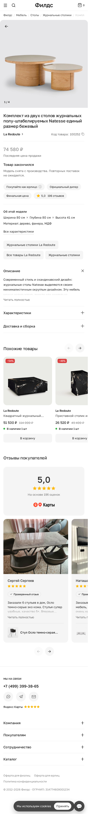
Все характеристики (18, 231)
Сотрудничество (17, 747)
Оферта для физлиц (16, 775)
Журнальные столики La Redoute (31, 245)
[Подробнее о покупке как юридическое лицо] (40, 186)
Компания (12, 723)
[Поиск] (13, 5)
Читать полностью (16, 299)
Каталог (10, 759)
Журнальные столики (64, 255)
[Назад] (6, 26)
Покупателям (14, 735)
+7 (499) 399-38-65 (21, 686)
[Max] (8, 697)
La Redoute (11, 134)
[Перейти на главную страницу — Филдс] (44, 5)
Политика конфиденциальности (25, 781)
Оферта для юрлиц (46, 775)
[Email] (34, 697)
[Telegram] (21, 697)
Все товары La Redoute (23, 255)
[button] (5, 64)
